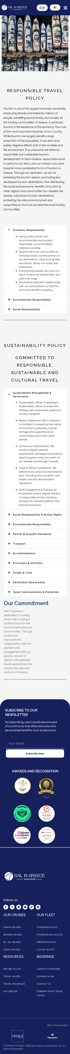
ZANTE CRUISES (11, 949)
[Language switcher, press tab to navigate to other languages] (55, 7)
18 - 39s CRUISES (12, 941)
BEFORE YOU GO (12, 968)
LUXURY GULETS (46, 949)
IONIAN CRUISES (12, 926)
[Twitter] (18, 907)
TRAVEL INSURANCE (14, 983)
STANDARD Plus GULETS (50, 934)
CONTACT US (44, 983)
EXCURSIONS (10, 991)
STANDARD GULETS (47, 926)
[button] (35, 229)
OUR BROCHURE (45, 976)
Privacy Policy (61, 1025)
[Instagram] (12, 907)
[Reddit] (38, 907)
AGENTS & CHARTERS (48, 968)
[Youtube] (25, 907)
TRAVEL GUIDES (11, 976)
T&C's (50, 1025)
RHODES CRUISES (12, 934)
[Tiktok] (31, 907)
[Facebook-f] (5, 907)
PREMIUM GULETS (46, 941)
